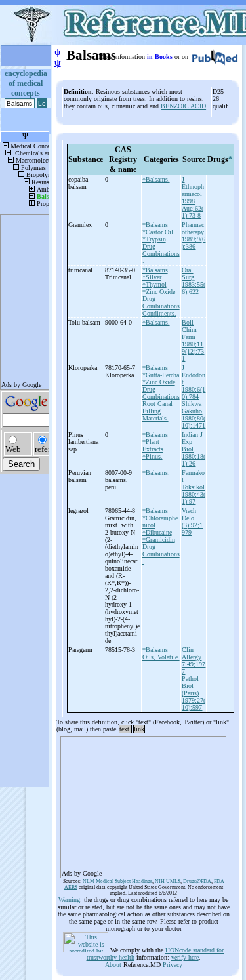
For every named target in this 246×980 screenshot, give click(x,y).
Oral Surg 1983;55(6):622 (193, 280)
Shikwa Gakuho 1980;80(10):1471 (193, 414)
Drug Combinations (161, 302)
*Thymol (154, 284)
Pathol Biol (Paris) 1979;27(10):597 (193, 693)
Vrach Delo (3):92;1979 (192, 521)
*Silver (151, 277)
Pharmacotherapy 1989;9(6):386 (193, 235)
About (113, 964)
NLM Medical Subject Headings (117, 881)
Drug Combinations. (161, 253)
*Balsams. (156, 179)
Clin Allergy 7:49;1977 (193, 660)
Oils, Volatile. (161, 657)
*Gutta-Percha (160, 374)
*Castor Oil (157, 231)
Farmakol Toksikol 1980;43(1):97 (193, 487)
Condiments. (159, 313)
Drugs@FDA (197, 881)
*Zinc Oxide (158, 291)
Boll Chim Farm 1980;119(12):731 (193, 340)
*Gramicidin (158, 539)
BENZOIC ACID (183, 106)
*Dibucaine (157, 532)
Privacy (172, 964)
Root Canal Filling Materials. (157, 411)
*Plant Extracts (152, 445)
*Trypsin (154, 239)
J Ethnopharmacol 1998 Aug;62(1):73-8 (193, 197)
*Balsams (155, 224)
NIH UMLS (167, 881)
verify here (185, 957)
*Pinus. (152, 456)
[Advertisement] (143, 802)
